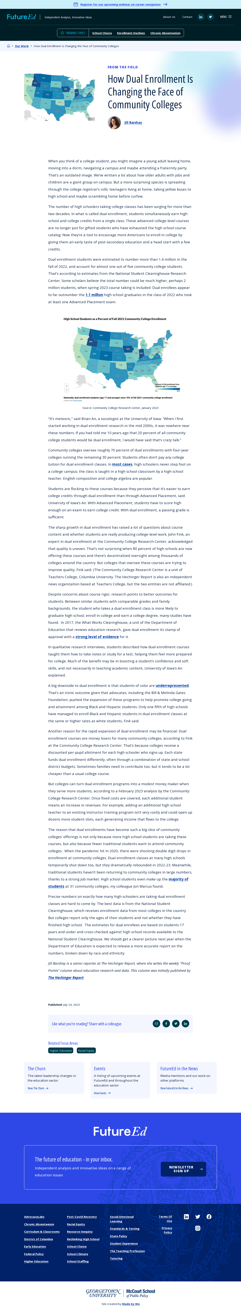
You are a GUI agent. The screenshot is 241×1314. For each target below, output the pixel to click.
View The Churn (36, 1088)
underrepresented (172, 685)
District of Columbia (38, 1239)
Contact (187, 17)
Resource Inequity (80, 1231)
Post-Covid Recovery (82, 1217)
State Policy (118, 1236)
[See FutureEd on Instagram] (197, 1228)
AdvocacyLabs (34, 1217)
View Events (100, 1093)
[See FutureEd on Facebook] (209, 1216)
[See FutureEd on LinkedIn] (186, 1216)
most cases (122, 464)
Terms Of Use (165, 1219)
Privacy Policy (167, 1230)
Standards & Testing (125, 1228)
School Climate (77, 1254)
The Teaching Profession (127, 1251)
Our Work (22, 46)
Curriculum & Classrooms (42, 1231)
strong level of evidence (97, 636)
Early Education (35, 1246)
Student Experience (124, 1243)
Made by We (131, 1304)
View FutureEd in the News (174, 1088)
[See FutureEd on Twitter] (197, 1216)
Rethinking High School (83, 1239)
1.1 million (94, 294)
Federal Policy (34, 1254)
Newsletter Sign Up (181, 1169)
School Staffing (78, 1261)
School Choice (102, 33)
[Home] (8, 46)
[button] (226, 16)
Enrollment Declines (131, 33)
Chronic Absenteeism (165, 33)
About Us (169, 17)
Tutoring (116, 1258)
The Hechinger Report (66, 977)
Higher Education (61, 1050)
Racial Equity (86, 1050)
